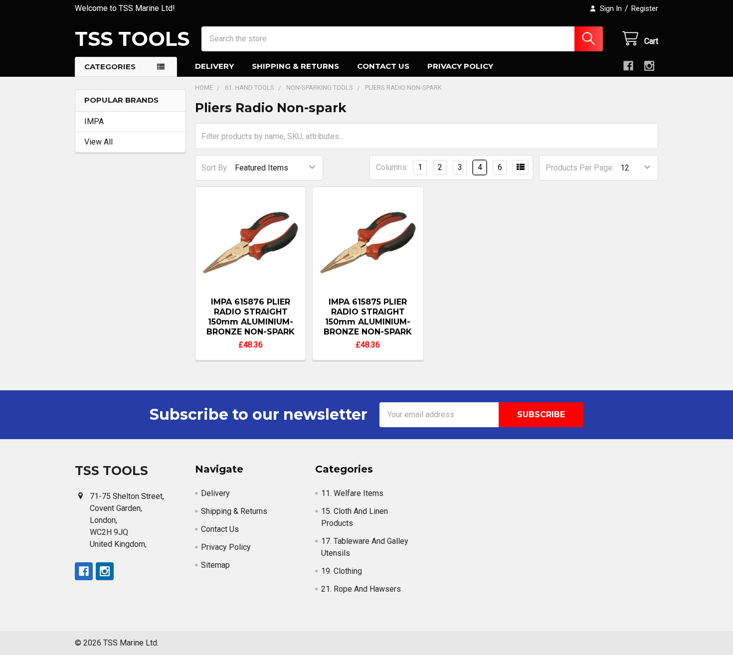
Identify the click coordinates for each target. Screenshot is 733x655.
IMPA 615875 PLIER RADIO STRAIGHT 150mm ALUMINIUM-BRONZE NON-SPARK (368, 316)
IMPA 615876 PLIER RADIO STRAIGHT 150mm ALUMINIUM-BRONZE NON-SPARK (250, 316)
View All (98, 142)
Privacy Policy (460, 66)
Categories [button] (110, 66)
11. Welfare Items (352, 493)
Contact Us (383, 66)
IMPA (94, 121)
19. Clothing (341, 571)
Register (644, 8)
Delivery (214, 66)
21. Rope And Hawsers (361, 589)
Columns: (392, 167)
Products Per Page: (580, 167)
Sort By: (214, 167)
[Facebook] (628, 66)
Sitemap (215, 565)
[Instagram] (649, 66)
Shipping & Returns (295, 66)
